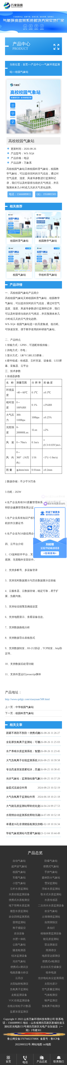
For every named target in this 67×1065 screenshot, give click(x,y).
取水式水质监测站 (51, 894)
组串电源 (51, 972)
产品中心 (36, 64)
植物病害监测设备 (51, 933)
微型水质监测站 (19, 911)
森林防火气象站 (51, 877)
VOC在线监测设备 (19, 1000)
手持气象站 (51, 872)
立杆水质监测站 (19, 888)
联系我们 (58, 1061)
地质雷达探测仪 (51, 955)
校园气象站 (21, 72)
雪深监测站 (51, 883)
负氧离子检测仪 (51, 1006)
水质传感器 (51, 900)
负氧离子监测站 (19, 989)
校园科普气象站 (24, 713)
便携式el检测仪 (51, 961)
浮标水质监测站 (51, 888)
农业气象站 (51, 911)
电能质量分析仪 (19, 972)
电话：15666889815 (20, 194)
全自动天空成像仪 (51, 967)
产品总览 (42, 1061)
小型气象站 (19, 883)
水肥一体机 (19, 939)
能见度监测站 (51, 939)
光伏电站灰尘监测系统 (51, 978)
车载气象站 (19, 877)
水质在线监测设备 (19, 894)
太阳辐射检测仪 (19, 983)
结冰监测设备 (19, 955)
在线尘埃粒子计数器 (19, 1006)
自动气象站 (19, 860)
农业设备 (19, 933)
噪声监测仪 (51, 1000)
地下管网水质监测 (19, 905)
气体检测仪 (51, 995)
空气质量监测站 (51, 989)
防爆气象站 (51, 860)
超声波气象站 (19, 866)
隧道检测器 (19, 950)
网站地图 (37, 1044)
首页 (25, 64)
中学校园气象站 (24, 707)
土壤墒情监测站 (51, 916)
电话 (25, 1062)
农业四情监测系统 (19, 916)
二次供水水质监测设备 (51, 905)
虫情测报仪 (51, 922)
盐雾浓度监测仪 (19, 1011)
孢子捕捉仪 (19, 927)
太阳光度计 (51, 983)
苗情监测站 (19, 922)
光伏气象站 (19, 961)
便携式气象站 (51, 866)
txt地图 (47, 1044)
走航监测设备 (19, 995)
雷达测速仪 (51, 944)
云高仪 (19, 978)
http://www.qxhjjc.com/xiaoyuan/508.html (27, 699)
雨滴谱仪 (51, 950)
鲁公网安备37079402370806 (23, 1038)
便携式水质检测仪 (19, 900)
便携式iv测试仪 (19, 967)
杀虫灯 (51, 927)
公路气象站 (19, 944)
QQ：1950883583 (46, 194)
